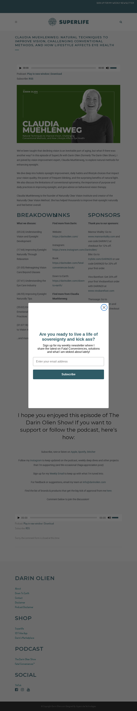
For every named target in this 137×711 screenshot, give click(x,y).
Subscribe (68, 374)
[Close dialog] (104, 307)
